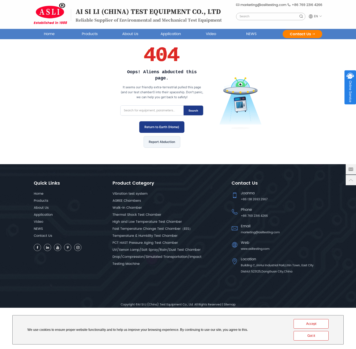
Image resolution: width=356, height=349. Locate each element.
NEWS (251, 34)
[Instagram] (77, 247)
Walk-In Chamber (127, 207)
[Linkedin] (47, 247)
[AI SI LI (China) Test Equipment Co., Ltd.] (50, 13)
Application (170, 34)
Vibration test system (130, 193)
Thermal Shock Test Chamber (136, 214)
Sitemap (229, 304)
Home (49, 34)
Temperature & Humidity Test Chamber (145, 235)
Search (193, 110)
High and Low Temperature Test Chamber (147, 221)
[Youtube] (57, 247)
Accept (311, 323)
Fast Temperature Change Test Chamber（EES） (152, 228)
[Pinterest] (67, 247)
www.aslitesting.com (255, 248)
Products (90, 34)
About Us (130, 34)
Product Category (133, 183)
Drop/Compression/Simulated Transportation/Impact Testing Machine (156, 260)
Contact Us (300, 34)
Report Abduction (162, 142)
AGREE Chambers (126, 200)
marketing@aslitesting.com (263, 5)
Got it (311, 335)
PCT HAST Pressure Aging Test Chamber (145, 242)
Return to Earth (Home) (161, 127)
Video (211, 34)
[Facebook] (37, 247)
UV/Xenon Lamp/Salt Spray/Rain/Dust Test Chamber (156, 249)
